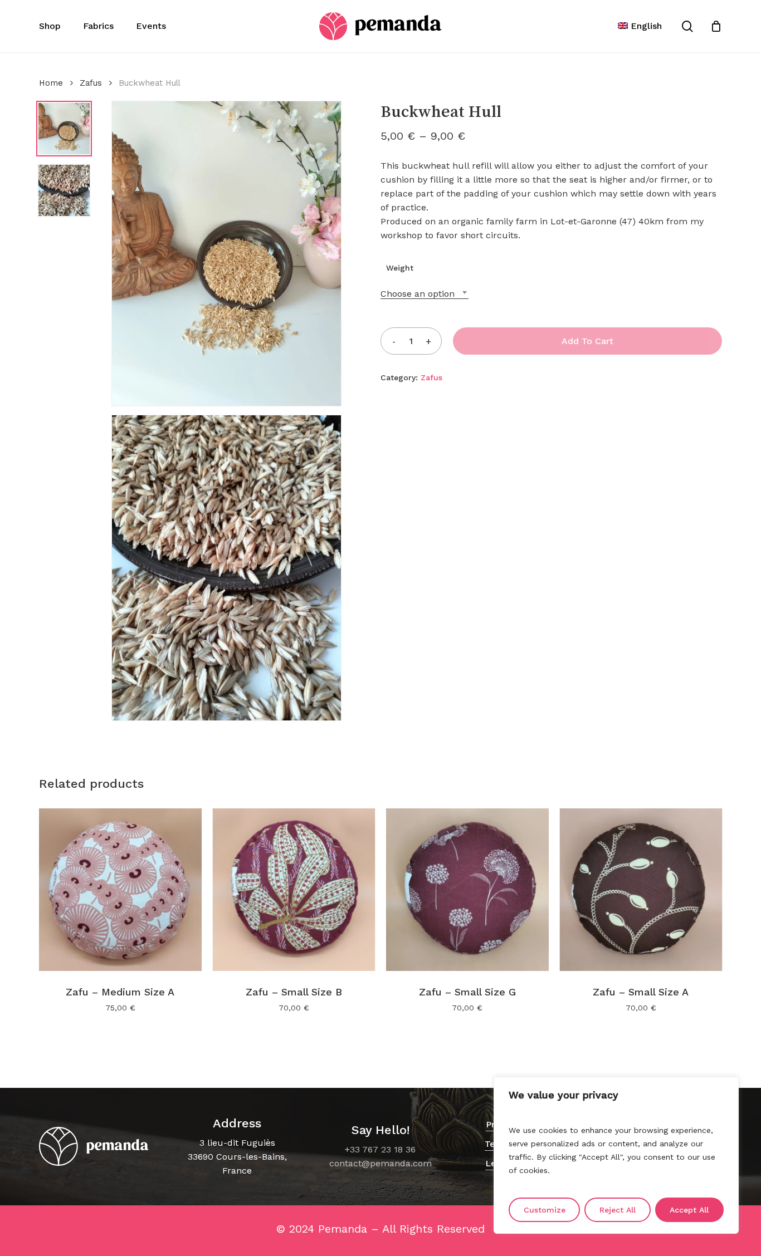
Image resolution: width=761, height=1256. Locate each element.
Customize (544, 1209)
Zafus (91, 83)
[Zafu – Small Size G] (467, 889)
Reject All (617, 1209)
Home (51, 83)
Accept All (689, 1209)
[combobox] (424, 293)
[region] (616, 1155)
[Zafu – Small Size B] (294, 889)
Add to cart (587, 341)
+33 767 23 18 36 (380, 1149)
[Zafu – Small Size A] (641, 889)
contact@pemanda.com (380, 1163)
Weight (399, 267)
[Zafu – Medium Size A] (120, 889)
